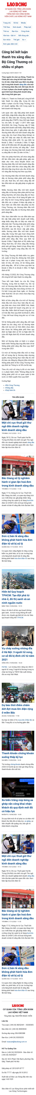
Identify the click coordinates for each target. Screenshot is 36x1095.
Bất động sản (23, 35)
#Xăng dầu (9, 388)
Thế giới (16, 40)
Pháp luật (27, 27)
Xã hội (15, 23)
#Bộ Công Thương (12, 385)
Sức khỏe (6, 40)
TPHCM (20, 618)
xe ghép (28, 821)
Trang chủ (7, 23)
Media (23, 23)
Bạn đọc (15, 31)
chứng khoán (15, 764)
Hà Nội (4, 667)
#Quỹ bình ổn (10, 390)
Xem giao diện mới (10, 44)
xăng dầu (23, 84)
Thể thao (6, 27)
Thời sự (6, 31)
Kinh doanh (17, 27)
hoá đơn (30, 500)
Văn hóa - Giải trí (9, 35)
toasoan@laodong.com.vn (17, 1042)
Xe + (24, 40)
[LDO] (18, 410)
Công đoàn (25, 31)
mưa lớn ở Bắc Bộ (25, 720)
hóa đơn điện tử (21, 558)
